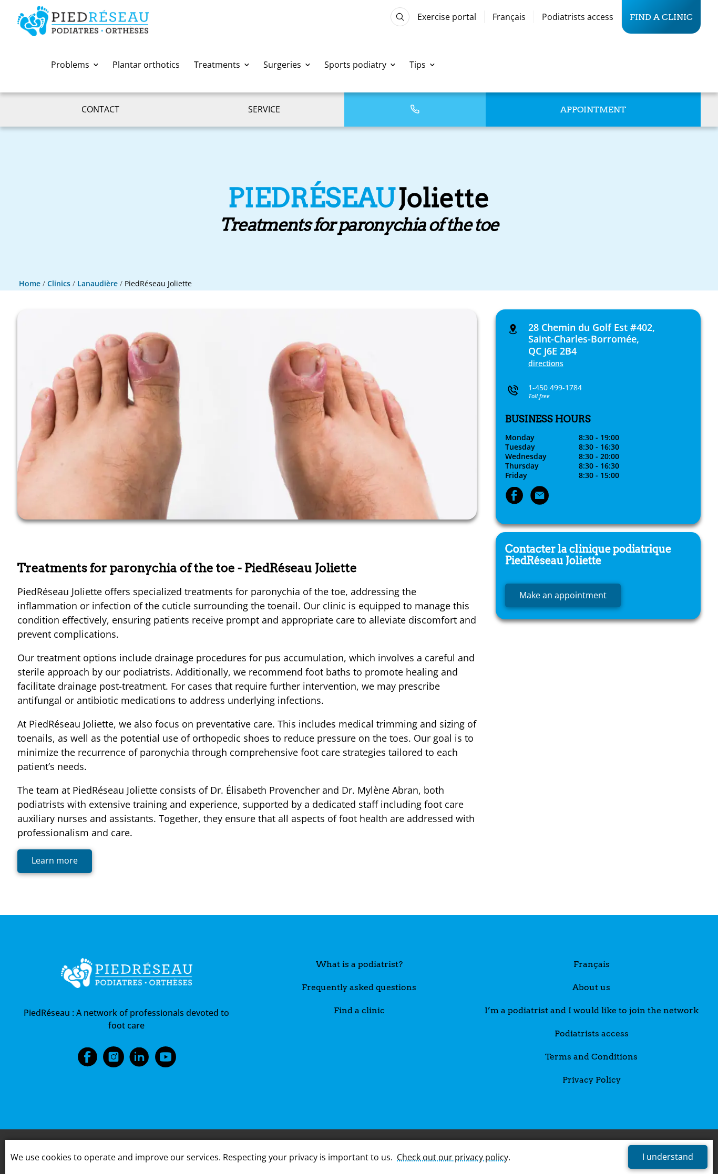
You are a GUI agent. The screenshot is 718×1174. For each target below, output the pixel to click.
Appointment (593, 110)
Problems (70, 64)
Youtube (165, 1060)
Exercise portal (446, 17)
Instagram (113, 1060)
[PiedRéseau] (126, 975)
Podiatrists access (577, 17)
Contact (100, 109)
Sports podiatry (355, 64)
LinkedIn (139, 1060)
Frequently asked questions (359, 987)
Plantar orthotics (146, 64)
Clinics (58, 283)
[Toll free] (414, 109)
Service (264, 109)
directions (545, 363)
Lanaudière (97, 283)
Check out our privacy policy (452, 1157)
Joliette (588, 555)
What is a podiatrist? (359, 964)
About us (591, 987)
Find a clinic (661, 17)
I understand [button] (667, 1156)
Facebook (87, 1060)
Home (29, 283)
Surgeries (282, 64)
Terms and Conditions (591, 1057)
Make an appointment (563, 595)
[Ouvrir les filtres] (400, 16)
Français (509, 17)
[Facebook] (514, 496)
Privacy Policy (591, 1080)
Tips (417, 64)
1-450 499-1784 (555, 387)
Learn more (55, 860)
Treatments (217, 64)
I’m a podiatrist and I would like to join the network (592, 1010)
